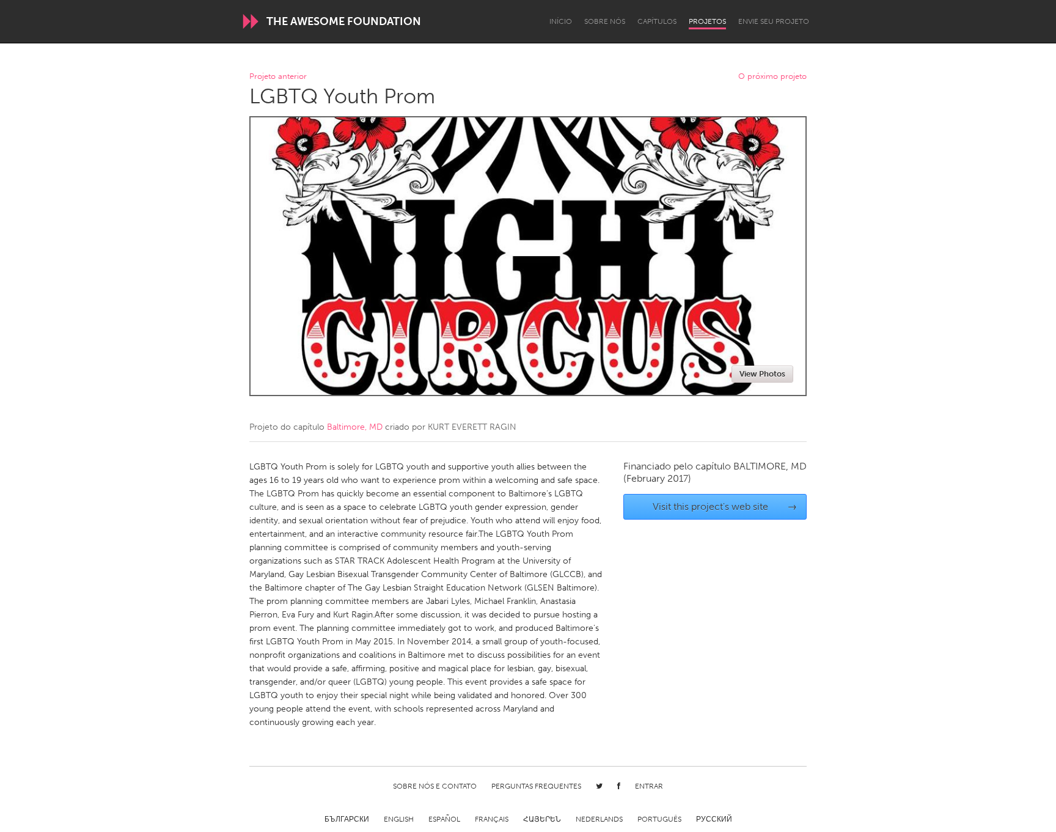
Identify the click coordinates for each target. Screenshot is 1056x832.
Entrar (649, 786)
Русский (714, 819)
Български (346, 819)
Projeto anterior (278, 77)
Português (659, 819)
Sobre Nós (604, 21)
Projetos (707, 21)
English (399, 819)
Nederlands (599, 819)
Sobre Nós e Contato (435, 786)
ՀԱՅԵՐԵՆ (542, 819)
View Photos (762, 373)
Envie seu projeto (773, 21)
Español (444, 819)
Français (491, 819)
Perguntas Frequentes (536, 786)
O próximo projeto (772, 77)
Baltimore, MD (355, 427)
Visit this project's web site (725, 506)
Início (560, 21)
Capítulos (656, 21)
